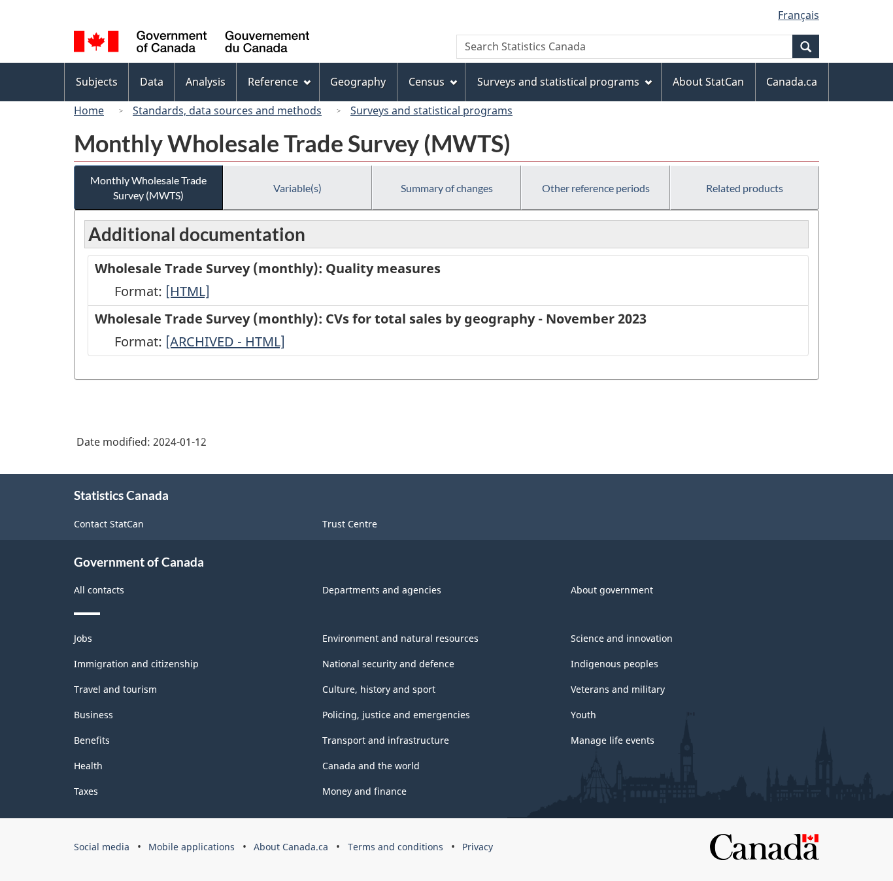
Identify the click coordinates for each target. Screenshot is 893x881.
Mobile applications (191, 846)
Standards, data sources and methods (227, 110)
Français (798, 15)
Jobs (83, 638)
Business (93, 714)
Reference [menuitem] (273, 82)
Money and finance (364, 791)
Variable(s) (297, 188)
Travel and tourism (115, 689)
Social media (101, 846)
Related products (744, 188)
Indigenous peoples (614, 663)
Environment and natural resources (400, 638)
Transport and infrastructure (385, 740)
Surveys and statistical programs (431, 110)
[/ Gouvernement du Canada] (191, 43)
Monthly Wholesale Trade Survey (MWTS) (148, 187)
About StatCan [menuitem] (708, 82)
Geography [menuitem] (358, 82)
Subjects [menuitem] (97, 82)
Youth (583, 714)
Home (89, 110)
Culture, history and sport (378, 689)
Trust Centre (349, 524)
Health (88, 765)
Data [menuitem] (151, 82)
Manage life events (612, 740)
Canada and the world (371, 765)
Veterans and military (618, 689)
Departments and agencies (381, 590)
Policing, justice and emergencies (396, 714)
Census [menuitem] (427, 82)
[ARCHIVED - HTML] (225, 341)
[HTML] (187, 291)
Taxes (86, 791)
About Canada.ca (291, 846)
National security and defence (388, 663)
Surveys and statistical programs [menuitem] (558, 82)
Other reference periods (596, 188)
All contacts (99, 590)
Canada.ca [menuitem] (791, 82)
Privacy (477, 846)
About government (612, 590)
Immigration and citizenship (136, 663)
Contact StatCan (109, 524)
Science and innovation (622, 638)
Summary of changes (447, 188)
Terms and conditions (395, 846)
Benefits (92, 740)
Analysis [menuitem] (206, 82)
